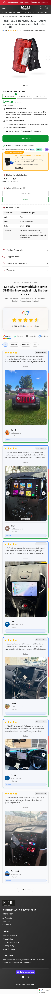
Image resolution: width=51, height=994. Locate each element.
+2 (35, 344)
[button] (4, 7)
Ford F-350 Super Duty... (27, 16)
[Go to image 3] (27, 85)
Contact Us (6, 925)
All (5, 344)
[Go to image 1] (24, 85)
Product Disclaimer (9, 936)
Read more (25, 366)
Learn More (19, 168)
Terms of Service (8, 949)
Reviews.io (32, 336)
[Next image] (44, 493)
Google (8, 336)
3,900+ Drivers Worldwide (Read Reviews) (31, 30)
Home (6, 16)
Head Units (25, 344)
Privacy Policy (7, 939)
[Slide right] (48, 58)
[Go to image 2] (26, 85)
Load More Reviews (25, 889)
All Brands (13, 16)
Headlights (14, 344)
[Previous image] (8, 493)
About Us (6, 921)
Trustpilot (20, 336)
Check (25, 199)
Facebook (44, 336)
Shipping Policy (8, 946)
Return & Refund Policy (11, 942)
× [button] (38, 988)
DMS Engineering (28, 984)
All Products (7, 918)
